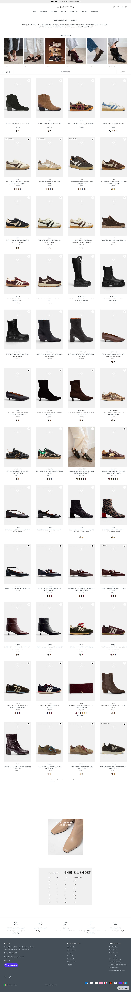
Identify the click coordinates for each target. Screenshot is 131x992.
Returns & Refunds (115, 962)
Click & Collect (113, 947)
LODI (81, 703)
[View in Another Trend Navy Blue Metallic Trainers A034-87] (51, 479)
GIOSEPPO (17, 527)
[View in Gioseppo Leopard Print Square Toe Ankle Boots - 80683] (82, 537)
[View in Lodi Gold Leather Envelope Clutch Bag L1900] (84, 713)
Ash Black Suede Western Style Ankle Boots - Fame (18, 124)
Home (5, 788)
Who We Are (71, 950)
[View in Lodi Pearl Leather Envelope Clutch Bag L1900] (78, 713)
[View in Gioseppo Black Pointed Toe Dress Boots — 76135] (18, 654)
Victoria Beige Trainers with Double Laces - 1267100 (81, 767)
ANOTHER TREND (113, 410)
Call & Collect (113, 950)
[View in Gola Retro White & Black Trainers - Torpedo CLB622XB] (82, 248)
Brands (63, 11)
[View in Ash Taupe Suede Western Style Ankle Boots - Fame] (18, 130)
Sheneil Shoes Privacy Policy (118, 965)
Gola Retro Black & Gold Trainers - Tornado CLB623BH (17, 241)
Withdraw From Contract (116, 970)
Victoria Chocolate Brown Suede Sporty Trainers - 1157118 (113, 767)
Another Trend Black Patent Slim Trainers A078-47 (17, 472)
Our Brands (70, 959)
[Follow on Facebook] (5, 977)
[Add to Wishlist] (28, 80)
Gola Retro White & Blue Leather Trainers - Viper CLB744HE (113, 124)
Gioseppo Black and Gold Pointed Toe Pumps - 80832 (17, 530)
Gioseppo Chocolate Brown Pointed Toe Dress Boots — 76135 (18, 647)
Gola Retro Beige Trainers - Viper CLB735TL (49, 182)
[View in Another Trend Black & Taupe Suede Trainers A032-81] (81, 479)
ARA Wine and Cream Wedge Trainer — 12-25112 (50, 299)
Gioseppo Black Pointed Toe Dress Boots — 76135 (49, 647)
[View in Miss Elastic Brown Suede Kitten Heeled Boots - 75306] (50, 420)
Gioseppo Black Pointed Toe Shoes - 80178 (18, 588)
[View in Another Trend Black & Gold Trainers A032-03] (79, 479)
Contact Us (70, 947)
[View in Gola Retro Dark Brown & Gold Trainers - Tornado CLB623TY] (18, 248)
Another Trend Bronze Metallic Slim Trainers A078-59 (113, 413)
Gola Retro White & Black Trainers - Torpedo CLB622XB (49, 241)
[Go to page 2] (79, 780)
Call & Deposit (113, 953)
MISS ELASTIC (49, 410)
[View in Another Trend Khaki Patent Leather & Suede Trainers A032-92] (117, 479)
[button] (122, 7)
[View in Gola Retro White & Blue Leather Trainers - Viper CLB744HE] (20, 189)
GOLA (81, 120)
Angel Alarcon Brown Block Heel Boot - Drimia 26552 (81, 355)
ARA (113, 238)
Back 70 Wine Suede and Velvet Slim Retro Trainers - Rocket (113, 647)
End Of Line (94, 11)
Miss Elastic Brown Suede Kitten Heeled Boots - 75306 (81, 413)
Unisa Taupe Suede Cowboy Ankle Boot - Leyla (113, 706)
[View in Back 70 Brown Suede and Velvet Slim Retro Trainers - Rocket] (113, 654)
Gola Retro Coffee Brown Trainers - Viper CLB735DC (81, 182)
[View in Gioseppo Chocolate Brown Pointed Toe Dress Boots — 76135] (50, 654)
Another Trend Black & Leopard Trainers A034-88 (49, 472)
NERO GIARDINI (81, 296)
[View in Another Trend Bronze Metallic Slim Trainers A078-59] (18, 479)
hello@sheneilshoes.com (16, 957)
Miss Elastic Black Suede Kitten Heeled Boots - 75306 (49, 413)
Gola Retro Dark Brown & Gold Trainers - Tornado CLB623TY (113, 182)
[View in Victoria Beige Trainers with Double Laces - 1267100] (50, 774)
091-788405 (13, 953)
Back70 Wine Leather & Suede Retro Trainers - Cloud (17, 299)
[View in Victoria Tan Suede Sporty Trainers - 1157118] (114, 774)
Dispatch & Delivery (115, 959)
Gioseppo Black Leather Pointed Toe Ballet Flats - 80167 (49, 589)
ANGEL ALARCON (49, 351)
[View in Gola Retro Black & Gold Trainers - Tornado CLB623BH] (114, 189)
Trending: (84, 11)
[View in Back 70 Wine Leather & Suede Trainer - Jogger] (82, 654)
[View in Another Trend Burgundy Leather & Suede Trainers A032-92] (85, 479)
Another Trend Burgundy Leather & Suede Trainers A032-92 (113, 472)
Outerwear (54, 11)
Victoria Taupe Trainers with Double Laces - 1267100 (49, 767)
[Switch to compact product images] (9, 71)
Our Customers (72, 956)
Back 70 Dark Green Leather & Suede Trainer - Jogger (81, 647)
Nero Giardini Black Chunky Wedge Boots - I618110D (17, 355)
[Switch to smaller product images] (6, 71)
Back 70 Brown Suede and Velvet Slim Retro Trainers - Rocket (17, 706)
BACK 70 (18, 296)
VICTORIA (49, 764)
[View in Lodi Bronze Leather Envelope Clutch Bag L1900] (82, 713)
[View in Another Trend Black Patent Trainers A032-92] (83, 479)
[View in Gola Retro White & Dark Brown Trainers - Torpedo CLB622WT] (50, 248)
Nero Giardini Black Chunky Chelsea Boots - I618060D (113, 299)
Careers (69, 953)
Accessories (73, 11)
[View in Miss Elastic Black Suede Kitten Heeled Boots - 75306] (82, 420)
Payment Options (114, 956)
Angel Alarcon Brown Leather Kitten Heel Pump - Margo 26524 (113, 355)
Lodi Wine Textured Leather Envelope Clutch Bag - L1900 (81, 706)
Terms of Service (114, 967)
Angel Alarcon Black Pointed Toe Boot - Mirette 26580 (49, 355)
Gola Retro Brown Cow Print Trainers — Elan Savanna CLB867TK (81, 124)
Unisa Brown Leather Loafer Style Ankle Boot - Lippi (17, 767)
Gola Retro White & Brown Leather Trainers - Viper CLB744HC (17, 182)
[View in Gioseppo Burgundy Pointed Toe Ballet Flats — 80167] (51, 596)
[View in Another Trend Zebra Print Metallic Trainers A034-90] (49, 479)
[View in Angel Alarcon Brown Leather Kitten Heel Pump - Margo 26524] (18, 420)
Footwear (43, 11)
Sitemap (70, 965)
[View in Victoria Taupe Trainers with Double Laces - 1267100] (82, 774)
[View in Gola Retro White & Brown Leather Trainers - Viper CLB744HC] (116, 130)
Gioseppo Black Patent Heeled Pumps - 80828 (49, 530)
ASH (18, 120)
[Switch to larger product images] (3, 71)
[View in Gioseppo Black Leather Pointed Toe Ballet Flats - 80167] (81, 596)
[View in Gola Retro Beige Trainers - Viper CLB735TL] (112, 130)
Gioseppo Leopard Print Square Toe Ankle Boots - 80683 (113, 530)
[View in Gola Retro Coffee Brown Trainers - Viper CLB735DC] (114, 130)
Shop (34, 11)
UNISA (113, 703)
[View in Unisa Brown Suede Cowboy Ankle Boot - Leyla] (114, 713)
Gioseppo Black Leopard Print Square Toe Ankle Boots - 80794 (81, 530)
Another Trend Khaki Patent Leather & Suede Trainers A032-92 (81, 472)
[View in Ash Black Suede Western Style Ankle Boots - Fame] (50, 130)
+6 (86, 713)
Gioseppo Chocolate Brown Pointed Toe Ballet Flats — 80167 (81, 589)
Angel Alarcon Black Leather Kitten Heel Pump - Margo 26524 (17, 413)
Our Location (71, 962)
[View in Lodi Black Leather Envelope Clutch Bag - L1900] (80, 713)
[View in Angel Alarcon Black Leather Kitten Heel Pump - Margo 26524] (114, 361)
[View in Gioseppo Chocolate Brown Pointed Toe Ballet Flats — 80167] (49, 596)
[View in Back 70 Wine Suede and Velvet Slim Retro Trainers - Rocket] (19, 713)
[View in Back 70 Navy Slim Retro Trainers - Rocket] (115, 654)
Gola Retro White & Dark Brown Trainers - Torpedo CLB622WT (81, 241)
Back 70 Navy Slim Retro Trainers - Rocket (49, 706)
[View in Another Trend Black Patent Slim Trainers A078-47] (114, 420)
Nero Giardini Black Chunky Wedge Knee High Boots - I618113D (81, 299)
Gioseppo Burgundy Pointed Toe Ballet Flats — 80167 (113, 589)
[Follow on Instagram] (10, 977)
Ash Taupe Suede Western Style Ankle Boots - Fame (49, 124)
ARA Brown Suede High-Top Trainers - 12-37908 (113, 241)
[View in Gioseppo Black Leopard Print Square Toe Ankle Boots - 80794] (114, 537)
